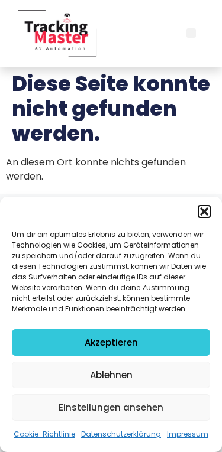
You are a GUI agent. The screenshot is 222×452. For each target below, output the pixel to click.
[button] (204, 211)
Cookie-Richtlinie (44, 434)
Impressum (187, 434)
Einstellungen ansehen (111, 407)
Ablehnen (111, 375)
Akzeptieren (111, 342)
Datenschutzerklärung (121, 434)
